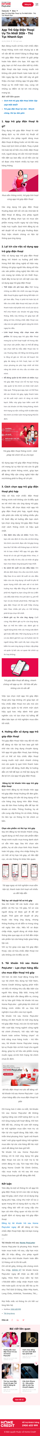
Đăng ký (28, 4)
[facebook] (12, 1320)
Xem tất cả (19, 1400)
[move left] (4, 1363)
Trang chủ (5, 11)
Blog (14, 11)
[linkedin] (18, 1320)
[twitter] (23, 1320)
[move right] (36, 1363)
